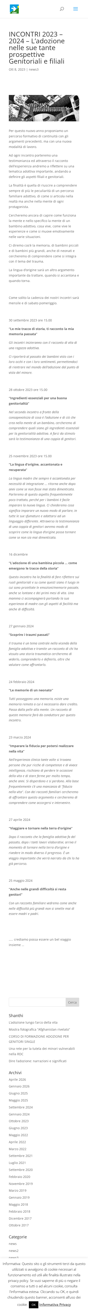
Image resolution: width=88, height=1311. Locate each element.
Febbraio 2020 (19, 1177)
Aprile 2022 (17, 1142)
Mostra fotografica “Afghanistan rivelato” (39, 1029)
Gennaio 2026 (19, 1086)
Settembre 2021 (21, 1156)
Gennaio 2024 (19, 1114)
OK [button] (34, 1305)
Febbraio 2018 (19, 1211)
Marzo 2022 (17, 1149)
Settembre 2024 (21, 1107)
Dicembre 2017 (20, 1218)
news (13, 1244)
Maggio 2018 (18, 1204)
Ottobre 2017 (19, 1225)
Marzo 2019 (17, 1190)
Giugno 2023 (18, 1128)
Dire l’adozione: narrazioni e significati (38, 1061)
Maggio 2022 (18, 1135)
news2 (14, 1251)
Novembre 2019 (21, 1184)
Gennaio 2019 (19, 1197)
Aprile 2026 (17, 1079)
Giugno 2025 (18, 1093)
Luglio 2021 (17, 1163)
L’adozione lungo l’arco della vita (33, 1022)
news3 (34, 69)
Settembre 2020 (21, 1170)
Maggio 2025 (18, 1100)
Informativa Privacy (55, 1304)
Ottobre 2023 (19, 1121)
